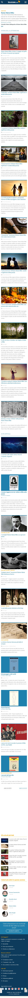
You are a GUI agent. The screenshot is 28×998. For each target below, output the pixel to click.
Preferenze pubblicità (8, 978)
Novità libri (5, 944)
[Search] (2, 2)
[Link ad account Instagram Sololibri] (9, 989)
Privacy (4, 976)
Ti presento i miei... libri (8, 962)
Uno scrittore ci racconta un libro (11, 964)
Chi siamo (5, 981)
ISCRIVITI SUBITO (14, 931)
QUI (2, 26)
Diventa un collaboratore (9, 949)
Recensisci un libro (6, 22)
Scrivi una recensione (8, 946)
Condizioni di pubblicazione (9, 973)
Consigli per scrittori (8, 959)
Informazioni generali (8, 970)
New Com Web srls (17, 992)
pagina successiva (23, 788)
